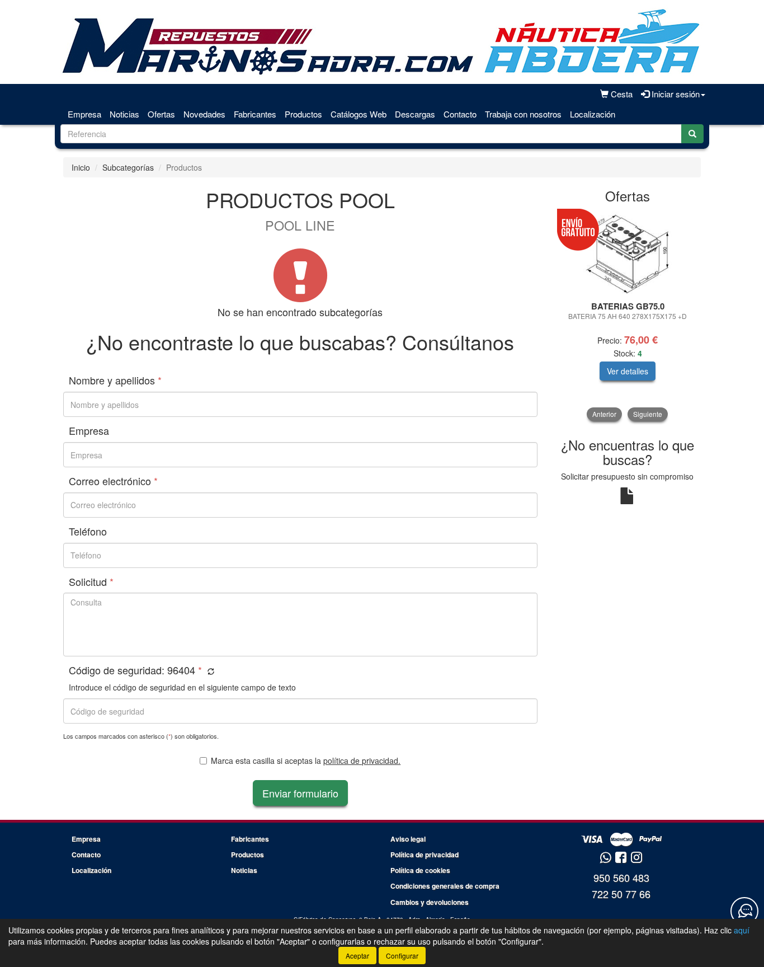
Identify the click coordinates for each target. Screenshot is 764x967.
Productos (303, 114)
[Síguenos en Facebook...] (621, 858)
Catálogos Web (358, 114)
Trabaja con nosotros (523, 114)
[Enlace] (627, 253)
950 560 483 (621, 877)
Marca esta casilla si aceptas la (305, 760)
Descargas (415, 114)
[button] (209, 671)
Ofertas (161, 114)
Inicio (81, 167)
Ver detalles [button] (627, 371)
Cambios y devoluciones (429, 902)
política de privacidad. (361, 760)
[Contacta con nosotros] (744, 911)
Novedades (204, 114)
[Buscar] (692, 133)
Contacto (460, 114)
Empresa (84, 114)
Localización (592, 114)
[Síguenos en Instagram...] (636, 858)
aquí (741, 930)
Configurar (402, 955)
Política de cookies (420, 870)
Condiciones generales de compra (444, 886)
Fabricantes (255, 114)
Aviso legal (408, 839)
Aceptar (357, 955)
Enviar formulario (300, 793)
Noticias (124, 114)
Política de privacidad (424, 854)
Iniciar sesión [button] (674, 94)
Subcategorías (128, 167)
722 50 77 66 (621, 893)
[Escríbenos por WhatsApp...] (605, 858)
